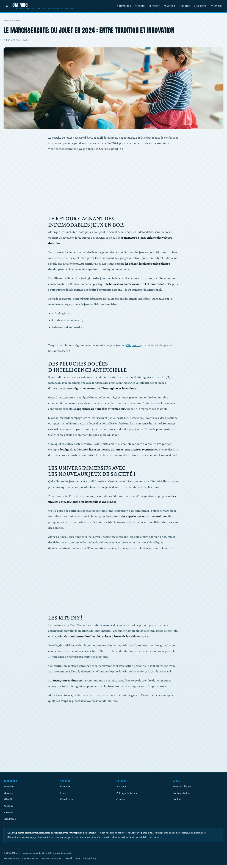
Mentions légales (182, 786)
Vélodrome (200, 6)
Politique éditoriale (126, 792)
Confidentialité (181, 792)
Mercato (140, 6)
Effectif (154, 6)
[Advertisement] (113, 183)
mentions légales (81, 858)
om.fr (159, 836)
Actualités (124, 6)
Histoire (184, 6)
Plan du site (66, 799)
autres (17, 20)
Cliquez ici (133, 345)
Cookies (177, 799)
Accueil (7, 20)
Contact (120, 799)
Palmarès (216, 6)
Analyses (169, 6)
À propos (121, 786)
